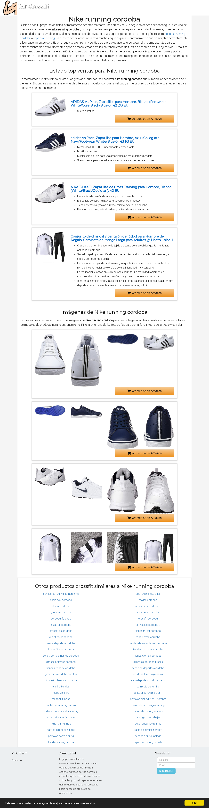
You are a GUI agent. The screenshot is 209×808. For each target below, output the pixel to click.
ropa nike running (44, 38)
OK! (194, 803)
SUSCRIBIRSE (166, 771)
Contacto (16, 760)
